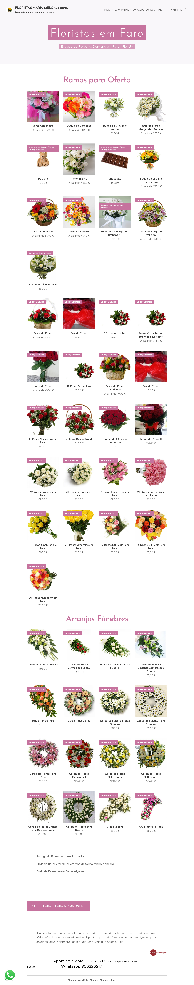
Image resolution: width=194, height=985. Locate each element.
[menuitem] (108, 10)
